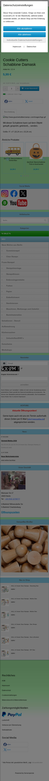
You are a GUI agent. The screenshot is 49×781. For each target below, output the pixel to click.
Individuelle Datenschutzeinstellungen (24, 40)
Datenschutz (31, 47)
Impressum (17, 47)
